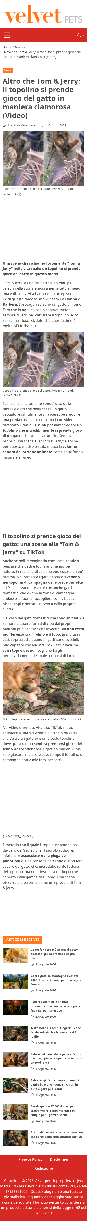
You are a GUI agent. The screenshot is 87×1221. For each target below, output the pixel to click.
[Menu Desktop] (7, 35)
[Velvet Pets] (43, 13)
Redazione (43, 1168)
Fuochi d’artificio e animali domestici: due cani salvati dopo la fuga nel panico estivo (55, 1006)
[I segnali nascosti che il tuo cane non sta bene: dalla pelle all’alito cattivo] (15, 1138)
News (7, 70)
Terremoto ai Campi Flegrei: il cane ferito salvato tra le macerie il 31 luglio (56, 1032)
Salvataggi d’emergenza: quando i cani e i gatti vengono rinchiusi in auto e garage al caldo (55, 1084)
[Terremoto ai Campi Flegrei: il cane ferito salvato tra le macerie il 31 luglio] (15, 1033)
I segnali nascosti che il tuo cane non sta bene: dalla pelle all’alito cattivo (57, 1134)
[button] (80, 35)
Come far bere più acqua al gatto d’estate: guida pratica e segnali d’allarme (54, 954)
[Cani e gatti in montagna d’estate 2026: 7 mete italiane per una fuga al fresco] (15, 981)
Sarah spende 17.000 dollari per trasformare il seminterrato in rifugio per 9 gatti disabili (53, 1110)
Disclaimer (59, 1159)
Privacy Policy (30, 1159)
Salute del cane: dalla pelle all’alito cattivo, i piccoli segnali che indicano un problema (57, 1058)
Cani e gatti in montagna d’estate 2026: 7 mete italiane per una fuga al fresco (57, 980)
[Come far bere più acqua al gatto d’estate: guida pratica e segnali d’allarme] (15, 955)
